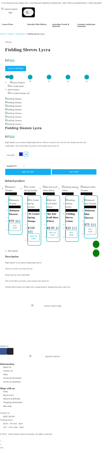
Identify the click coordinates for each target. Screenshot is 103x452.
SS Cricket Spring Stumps (34, 217)
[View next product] (20, 89)
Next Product (13, 89)
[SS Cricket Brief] (16, 86)
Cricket (10, 34)
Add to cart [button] (33, 237)
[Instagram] (10, 351)
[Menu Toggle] (93, 8)
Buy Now (74, 172)
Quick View (12, 193)
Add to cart (28, 172)
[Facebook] (3, 351)
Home (2, 34)
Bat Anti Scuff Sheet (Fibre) (52, 217)
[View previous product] (8, 82)
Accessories (20, 34)
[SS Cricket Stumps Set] (19, 93)
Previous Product (17, 82)
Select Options (15, 68)
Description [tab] (13, 251)
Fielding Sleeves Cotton (70, 217)
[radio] (21, 154)
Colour (10, 155)
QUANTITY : (12, 166)
